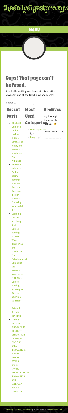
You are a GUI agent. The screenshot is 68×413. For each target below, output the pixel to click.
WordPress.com (55, 409)
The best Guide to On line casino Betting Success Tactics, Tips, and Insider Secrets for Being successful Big (17, 187)
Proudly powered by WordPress (19, 409)
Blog (32, 137)
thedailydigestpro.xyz (35, 8)
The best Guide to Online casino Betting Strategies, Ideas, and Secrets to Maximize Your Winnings (18, 142)
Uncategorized (38, 129)
